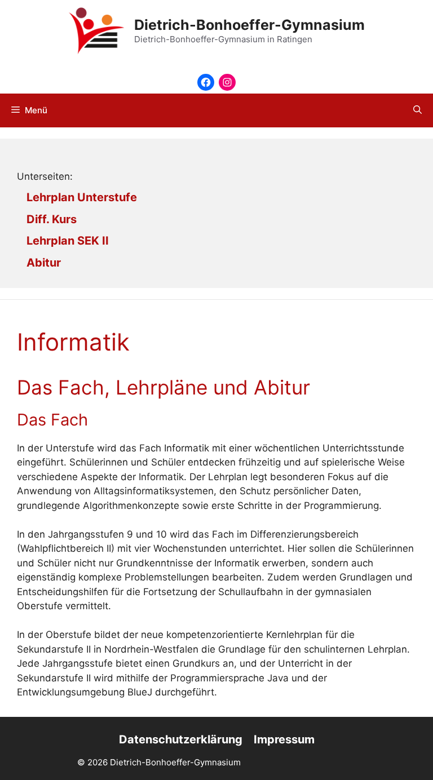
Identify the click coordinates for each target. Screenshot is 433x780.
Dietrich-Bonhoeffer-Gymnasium (249, 24)
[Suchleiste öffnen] (417, 110)
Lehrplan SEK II (67, 240)
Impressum (284, 739)
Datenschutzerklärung (180, 739)
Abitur (43, 262)
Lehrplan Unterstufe (81, 197)
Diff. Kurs (51, 219)
